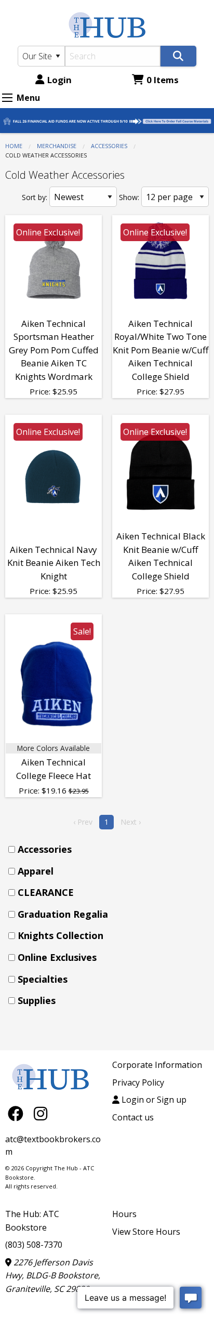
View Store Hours (146, 1231)
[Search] (178, 56)
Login (59, 80)
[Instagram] (40, 1113)
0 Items (162, 80)
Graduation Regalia (63, 914)
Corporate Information (157, 1065)
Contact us (133, 1117)
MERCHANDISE (56, 146)
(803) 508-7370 (33, 1244)
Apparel (36, 871)
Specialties (43, 979)
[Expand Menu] (7, 98)
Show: (129, 197)
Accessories (109, 146)
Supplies (37, 1000)
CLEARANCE (46, 892)
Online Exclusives (57, 957)
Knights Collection (60, 935)
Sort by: (34, 197)
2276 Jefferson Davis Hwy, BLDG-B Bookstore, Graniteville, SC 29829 (52, 1275)
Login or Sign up (152, 1099)
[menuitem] (110, 849)
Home (13, 146)
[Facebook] (18, 1113)
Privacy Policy (138, 1082)
